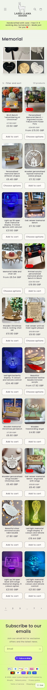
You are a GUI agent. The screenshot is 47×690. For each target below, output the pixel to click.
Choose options (35, 136)
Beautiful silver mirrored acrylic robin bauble (12, 530)
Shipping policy (32, 684)
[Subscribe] (40, 649)
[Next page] (41, 608)
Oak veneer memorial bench (35, 221)
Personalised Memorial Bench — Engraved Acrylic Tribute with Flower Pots (35, 119)
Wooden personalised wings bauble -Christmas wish (12, 478)
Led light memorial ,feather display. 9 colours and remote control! (34, 583)
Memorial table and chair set (12, 273)
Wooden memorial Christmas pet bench (12, 428)
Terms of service (17, 684)
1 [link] (5, 608)
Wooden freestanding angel (35, 428)
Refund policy (20, 680)
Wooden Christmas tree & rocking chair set (12, 328)
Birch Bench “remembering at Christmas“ (12, 117)
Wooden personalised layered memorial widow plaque (35, 173)
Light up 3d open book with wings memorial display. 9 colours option (12, 583)
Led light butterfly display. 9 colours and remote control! (12, 378)
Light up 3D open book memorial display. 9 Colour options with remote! (12, 223)
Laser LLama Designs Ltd (22, 677)
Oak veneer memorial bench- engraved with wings (35, 478)
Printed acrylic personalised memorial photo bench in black (34, 275)
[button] (5, 9)
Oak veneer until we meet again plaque (35, 327)
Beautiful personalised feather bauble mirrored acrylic (35, 379)
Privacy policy (34, 680)
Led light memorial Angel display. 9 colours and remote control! (34, 531)
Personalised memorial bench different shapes (12, 173)
